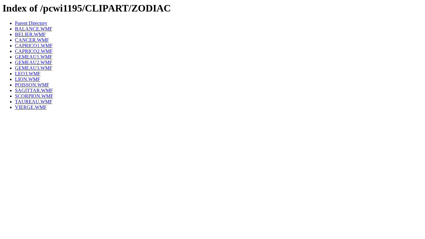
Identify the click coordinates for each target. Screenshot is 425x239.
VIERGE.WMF (31, 107)
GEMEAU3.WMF (33, 68)
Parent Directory (31, 23)
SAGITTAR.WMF (34, 90)
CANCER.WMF (32, 40)
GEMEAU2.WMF (33, 62)
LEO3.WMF (27, 73)
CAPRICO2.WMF (34, 51)
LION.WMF (27, 79)
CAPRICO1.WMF (34, 45)
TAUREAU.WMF (33, 101)
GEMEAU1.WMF (33, 56)
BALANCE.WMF (33, 28)
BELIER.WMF (30, 34)
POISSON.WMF (32, 84)
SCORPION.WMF (34, 96)
